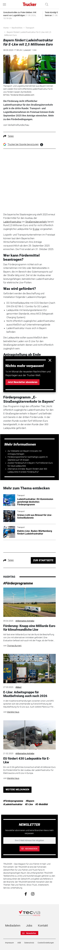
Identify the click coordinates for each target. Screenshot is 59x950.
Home (6, 28)
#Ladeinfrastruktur (12, 804)
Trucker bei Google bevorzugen (23, 144)
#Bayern (30, 801)
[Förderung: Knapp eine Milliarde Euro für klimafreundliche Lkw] (29, 602)
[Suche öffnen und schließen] (46, 4)
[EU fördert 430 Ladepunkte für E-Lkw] (29, 735)
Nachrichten (17, 28)
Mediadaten (12, 925)
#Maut (18, 687)
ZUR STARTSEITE (43, 560)
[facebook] (26, 894)
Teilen (11, 136)
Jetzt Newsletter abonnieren (22, 382)
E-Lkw (36, 229)
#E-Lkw (29, 804)
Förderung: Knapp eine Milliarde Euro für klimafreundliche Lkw (29, 627)
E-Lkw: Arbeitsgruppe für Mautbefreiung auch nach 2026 (25, 694)
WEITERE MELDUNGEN (17, 789)
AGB (19, 943)
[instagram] (32, 894)
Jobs (29, 925)
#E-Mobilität (41, 804)
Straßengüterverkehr (36, 221)
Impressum (9, 943)
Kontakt (43, 925)
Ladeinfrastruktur (12, 221)
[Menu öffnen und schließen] (5, 4)
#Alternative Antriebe (24, 621)
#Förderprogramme (18, 583)
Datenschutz (29, 943)
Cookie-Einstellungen (46, 943)
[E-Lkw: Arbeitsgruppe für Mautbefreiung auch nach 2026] (29, 668)
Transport (29, 28)
